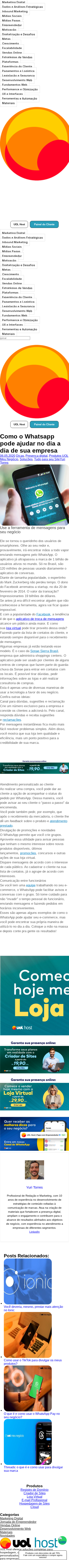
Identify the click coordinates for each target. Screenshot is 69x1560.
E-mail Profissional (34, 1500)
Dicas (20, 455)
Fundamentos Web (14, 84)
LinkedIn (34, 1231)
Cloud (34, 1507)
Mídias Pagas (11, 20)
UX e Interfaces (12, 94)
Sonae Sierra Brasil (44, 651)
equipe (30, 885)
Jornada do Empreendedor (18, 1522)
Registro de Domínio (34, 1489)
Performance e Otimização (20, 89)
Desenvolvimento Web (17, 80)
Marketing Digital (13, 233)
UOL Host (19, 224)
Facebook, (43, 614)
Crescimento (10, 43)
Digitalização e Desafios (18, 34)
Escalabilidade (12, 48)
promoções (28, 853)
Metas (6, 39)
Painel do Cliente (44, 224)
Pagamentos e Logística (18, 71)
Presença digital (36, 455)
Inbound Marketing (15, 11)
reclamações (12, 720)
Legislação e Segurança (18, 75)
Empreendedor (12, 25)
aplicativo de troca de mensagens (40, 619)
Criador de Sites (35, 1493)
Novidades (7, 1535)
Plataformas (10, 61)
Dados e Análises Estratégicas (22, 6)
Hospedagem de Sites (34, 1503)
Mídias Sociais (12, 16)
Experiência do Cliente (17, 66)
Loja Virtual (34, 1496)
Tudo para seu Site (47, 459)
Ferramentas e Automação (19, 98)
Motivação (9, 29)
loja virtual (13, 628)
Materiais (8, 103)
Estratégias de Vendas (17, 57)
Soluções (26, 459)
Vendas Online (12, 52)
